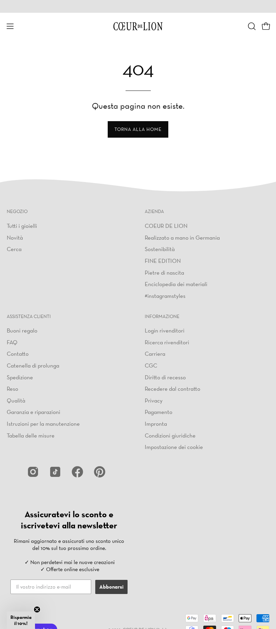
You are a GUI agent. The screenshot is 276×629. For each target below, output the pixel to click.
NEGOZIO (17, 211)
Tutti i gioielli (22, 225)
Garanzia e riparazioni (33, 412)
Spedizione (20, 377)
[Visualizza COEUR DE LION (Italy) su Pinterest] (99, 472)
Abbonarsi (111, 586)
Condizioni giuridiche (170, 435)
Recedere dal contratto (172, 388)
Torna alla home (138, 129)
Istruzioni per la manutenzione (43, 423)
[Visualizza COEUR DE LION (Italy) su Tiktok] (55, 472)
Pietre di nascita (164, 272)
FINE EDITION (163, 260)
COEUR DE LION (166, 225)
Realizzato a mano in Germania (182, 237)
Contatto (18, 353)
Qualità (16, 400)
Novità (15, 237)
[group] (138, 6)
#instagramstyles (165, 295)
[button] (251, 26)
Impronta (156, 423)
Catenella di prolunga (33, 365)
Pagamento (158, 412)
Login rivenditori (164, 330)
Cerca (14, 248)
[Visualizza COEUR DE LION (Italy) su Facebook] (77, 472)
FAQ (12, 342)
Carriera (155, 353)
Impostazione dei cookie (174, 446)
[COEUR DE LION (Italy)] (138, 26)
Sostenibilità (160, 248)
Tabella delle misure (31, 435)
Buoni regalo (22, 330)
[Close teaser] (37, 609)
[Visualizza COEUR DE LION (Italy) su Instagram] (33, 472)
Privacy (154, 400)
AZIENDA (154, 211)
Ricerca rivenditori (167, 342)
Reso (12, 388)
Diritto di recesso (165, 377)
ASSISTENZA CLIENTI (29, 316)
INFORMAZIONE (162, 316)
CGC (151, 365)
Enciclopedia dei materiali (176, 283)
